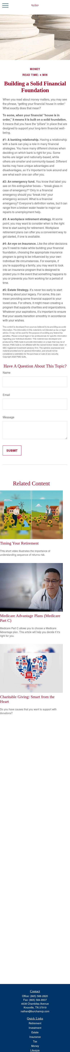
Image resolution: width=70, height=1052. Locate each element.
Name (6, 372)
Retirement (35, 1023)
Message (8, 417)
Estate (35, 1032)
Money (35, 1046)
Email (6, 395)
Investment (35, 1028)
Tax (35, 1041)
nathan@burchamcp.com (35, 1011)
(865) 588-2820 (39, 996)
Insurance (35, 1037)
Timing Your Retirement (19, 543)
